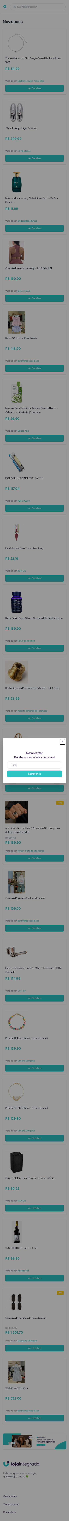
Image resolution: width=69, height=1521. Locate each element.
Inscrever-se (34, 773)
